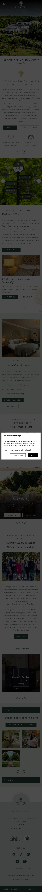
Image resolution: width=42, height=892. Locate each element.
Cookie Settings (18, 455)
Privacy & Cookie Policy (14, 450)
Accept (33, 455)
